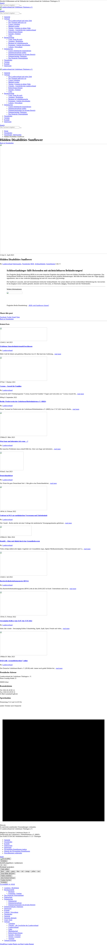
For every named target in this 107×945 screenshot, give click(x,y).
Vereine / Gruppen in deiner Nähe (19, 28)
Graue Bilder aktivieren (8, 873)
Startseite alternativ (10, 918)
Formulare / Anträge (15, 893)
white (7, 871)
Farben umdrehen (6, 876)
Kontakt (7, 64)
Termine (7, 62)
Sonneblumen (50, 264)
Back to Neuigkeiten (7, 143)
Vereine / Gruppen (14, 937)
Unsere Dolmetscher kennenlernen (19, 51)
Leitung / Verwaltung (15, 47)
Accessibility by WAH (7, 884)
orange (27, 871)
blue (18, 871)
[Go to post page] (23, 340)
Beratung (11, 891)
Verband (7, 19)
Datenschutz (8, 845)
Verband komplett (10, 940)
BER (32, 264)
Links (10, 36)
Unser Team (8, 920)
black (2, 871)
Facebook (3, 317)
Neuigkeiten (8, 60)
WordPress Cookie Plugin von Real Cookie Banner (17, 944)
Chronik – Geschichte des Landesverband (22, 30)
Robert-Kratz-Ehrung (15, 32)
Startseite (7, 17)
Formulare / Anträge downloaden (19, 45)
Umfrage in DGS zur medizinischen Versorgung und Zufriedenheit (23, 515)
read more (58, 354)
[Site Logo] (16, 7)
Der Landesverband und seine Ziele (20, 21)
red (22, 871)
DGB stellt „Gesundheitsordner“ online (14, 661)
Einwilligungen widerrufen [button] (13, 853)
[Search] (20, 5)
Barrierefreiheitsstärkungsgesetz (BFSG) (14, 581)
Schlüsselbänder (40, 264)
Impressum (7, 66)
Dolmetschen (8, 49)
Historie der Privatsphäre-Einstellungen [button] (17, 851)
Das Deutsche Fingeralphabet (18, 58)
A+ (5, 865)
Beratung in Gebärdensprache (18, 43)
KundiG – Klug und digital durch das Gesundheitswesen (20, 541)
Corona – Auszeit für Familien (10, 386)
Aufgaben (11, 923)
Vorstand (11, 938)
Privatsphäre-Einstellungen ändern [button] (15, 849)
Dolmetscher (12, 901)
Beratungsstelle (9, 37)
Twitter (9, 317)
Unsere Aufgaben (14, 24)
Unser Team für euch (15, 39)
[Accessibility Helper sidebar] (5, 859)
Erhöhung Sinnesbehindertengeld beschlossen (16, 346)
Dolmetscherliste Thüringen (17, 56)
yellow (33, 871)
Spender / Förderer (14, 34)
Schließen (4, 861)
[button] (2, 3)
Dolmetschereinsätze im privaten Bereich (21, 54)
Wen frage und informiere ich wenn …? (14, 441)
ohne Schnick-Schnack (8, 878)
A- (1, 865)
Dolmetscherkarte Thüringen (13, 907)
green (13, 871)
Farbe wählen (5, 869)
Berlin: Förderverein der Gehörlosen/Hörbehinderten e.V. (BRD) (23, 401)
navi (38, 871)
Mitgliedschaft (13, 931)
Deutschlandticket (6, 475)
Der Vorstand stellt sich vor (17, 22)
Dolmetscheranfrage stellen (17, 52)
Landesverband (7, 264)
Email (14, 317)
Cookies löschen (6, 880)
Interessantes (17, 264)
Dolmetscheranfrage (15, 903)
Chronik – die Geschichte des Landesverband (23, 925)
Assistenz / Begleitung (15, 41)
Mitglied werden (13, 26)
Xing (18, 317)
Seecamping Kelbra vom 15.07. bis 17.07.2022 (16, 621)
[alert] (53, 767)
